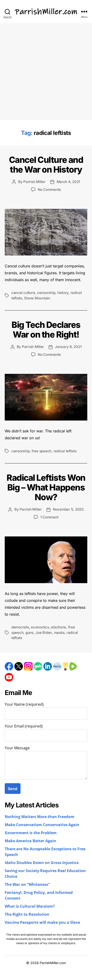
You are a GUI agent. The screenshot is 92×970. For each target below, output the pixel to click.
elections (58, 627)
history (62, 292)
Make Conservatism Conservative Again (42, 825)
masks (59, 632)
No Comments (49, 189)
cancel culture (23, 292)
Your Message (17, 748)
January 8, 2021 (68, 346)
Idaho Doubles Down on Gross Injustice (42, 862)
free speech (41, 451)
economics (40, 627)
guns (29, 632)
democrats (20, 627)
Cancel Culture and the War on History (46, 165)
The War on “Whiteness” (27, 884)
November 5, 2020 (68, 509)
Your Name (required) (24, 704)
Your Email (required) (24, 726)
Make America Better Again (30, 841)
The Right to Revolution (27, 914)
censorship (46, 292)
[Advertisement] (46, 71)
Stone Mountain (37, 298)
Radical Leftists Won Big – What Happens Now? (46, 487)
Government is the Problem (31, 833)
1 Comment (49, 517)
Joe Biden (43, 632)
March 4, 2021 (68, 181)
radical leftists (65, 451)
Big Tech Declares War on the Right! (46, 330)
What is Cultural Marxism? (30, 906)
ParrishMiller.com (53, 963)
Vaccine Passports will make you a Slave (42, 922)
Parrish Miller (34, 181)
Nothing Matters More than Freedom (39, 816)
